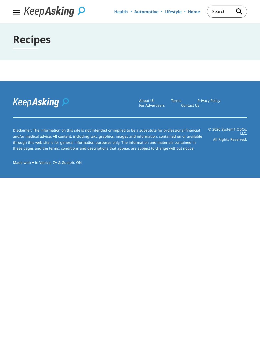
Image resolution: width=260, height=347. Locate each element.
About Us (147, 100)
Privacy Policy (209, 100)
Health (121, 12)
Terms (176, 100)
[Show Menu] (16, 11)
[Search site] (239, 11)
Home (194, 12)
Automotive (146, 12)
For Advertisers (152, 105)
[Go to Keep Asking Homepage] (54, 11)
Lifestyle (173, 12)
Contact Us (190, 105)
